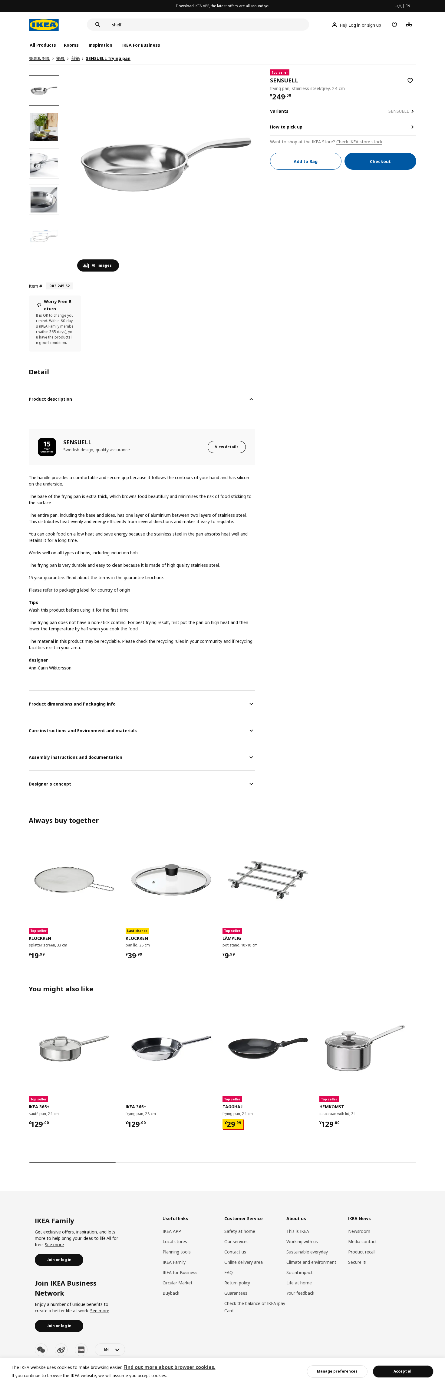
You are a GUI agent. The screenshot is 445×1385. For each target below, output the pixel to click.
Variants (279, 111)
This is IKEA (297, 1231)
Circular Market (178, 1283)
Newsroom (359, 1231)
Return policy (237, 1283)
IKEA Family (174, 1262)
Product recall (361, 1252)
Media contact (362, 1241)
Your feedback (300, 1293)
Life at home (299, 1283)
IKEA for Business (180, 1272)
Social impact (299, 1272)
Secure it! (357, 1262)
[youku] (81, 1349)
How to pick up (286, 127)
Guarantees (235, 1293)
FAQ (228, 1272)
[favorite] (410, 81)
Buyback (171, 1293)
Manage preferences (337, 1371)
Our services (236, 1241)
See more (54, 1244)
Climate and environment (311, 1262)
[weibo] (61, 1349)
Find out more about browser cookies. (169, 1367)
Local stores (175, 1241)
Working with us (302, 1241)
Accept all (403, 1371)
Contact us (235, 1252)
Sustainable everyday (307, 1252)
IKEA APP (172, 1231)
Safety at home (239, 1231)
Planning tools (177, 1252)
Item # (35, 286)
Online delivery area (243, 1262)
